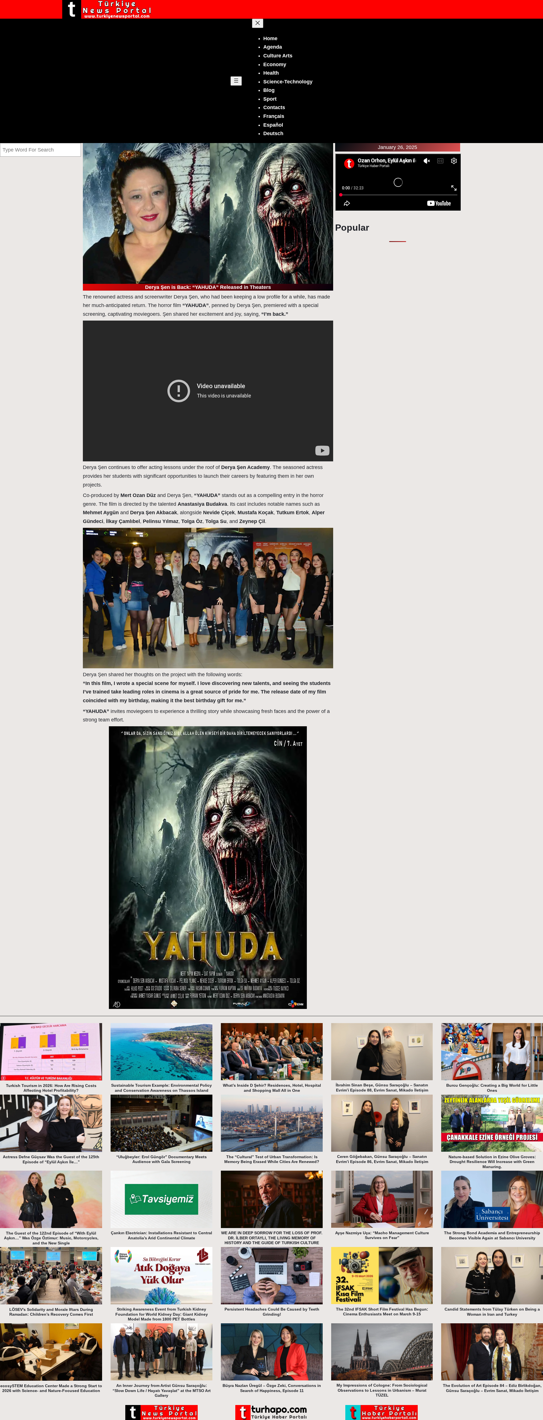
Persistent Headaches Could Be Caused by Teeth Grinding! (272, 1312)
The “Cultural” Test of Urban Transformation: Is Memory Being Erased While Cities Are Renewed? (271, 1159)
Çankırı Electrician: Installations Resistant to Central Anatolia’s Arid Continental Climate (161, 1235)
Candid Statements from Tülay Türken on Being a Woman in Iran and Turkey (492, 1312)
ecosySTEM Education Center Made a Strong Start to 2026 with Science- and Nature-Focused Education (51, 1388)
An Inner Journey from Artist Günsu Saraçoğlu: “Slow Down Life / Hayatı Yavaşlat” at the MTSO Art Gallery (162, 1390)
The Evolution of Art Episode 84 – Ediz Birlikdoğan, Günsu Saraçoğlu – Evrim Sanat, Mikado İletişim (492, 1388)
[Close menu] (257, 23)
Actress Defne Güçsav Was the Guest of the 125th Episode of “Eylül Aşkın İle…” (51, 1159)
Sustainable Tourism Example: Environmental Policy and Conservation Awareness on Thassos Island (161, 1088)
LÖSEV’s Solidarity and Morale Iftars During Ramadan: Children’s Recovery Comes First (51, 1312)
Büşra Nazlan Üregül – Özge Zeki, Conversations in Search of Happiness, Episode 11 (272, 1388)
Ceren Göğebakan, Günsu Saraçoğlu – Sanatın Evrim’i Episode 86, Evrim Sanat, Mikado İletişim (382, 1159)
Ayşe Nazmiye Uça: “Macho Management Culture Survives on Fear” (382, 1235)
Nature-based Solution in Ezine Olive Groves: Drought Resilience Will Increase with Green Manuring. (492, 1162)
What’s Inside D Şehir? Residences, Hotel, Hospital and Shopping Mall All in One (272, 1088)
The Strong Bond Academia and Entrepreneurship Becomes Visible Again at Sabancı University (492, 1235)
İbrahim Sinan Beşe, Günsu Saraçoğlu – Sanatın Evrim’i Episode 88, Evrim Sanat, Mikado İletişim (382, 1087)
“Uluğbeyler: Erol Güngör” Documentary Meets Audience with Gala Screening (161, 1159)
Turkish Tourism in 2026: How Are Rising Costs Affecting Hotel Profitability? (51, 1088)
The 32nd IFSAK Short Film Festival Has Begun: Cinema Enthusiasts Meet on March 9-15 (382, 1312)
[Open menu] (236, 81)
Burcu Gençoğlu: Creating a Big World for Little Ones (492, 1088)
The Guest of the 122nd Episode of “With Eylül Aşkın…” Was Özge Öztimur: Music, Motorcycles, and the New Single (51, 1238)
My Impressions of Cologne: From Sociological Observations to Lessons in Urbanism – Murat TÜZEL (382, 1390)
